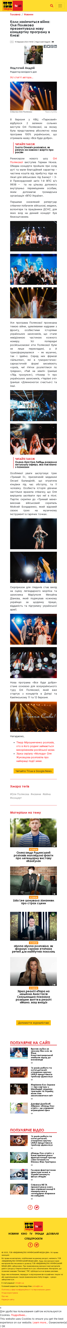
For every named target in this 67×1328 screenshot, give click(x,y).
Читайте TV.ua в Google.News (34, 771)
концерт (17, 797)
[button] (52, 6)
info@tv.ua (19, 1283)
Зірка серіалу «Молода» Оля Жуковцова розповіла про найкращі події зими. (34, 757)
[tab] (30, 1207)
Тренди (39, 1233)
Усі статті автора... (21, 77)
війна (47, 794)
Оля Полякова (20, 794)
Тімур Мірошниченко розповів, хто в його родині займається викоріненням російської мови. (35, 746)
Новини (28, 14)
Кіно (24, 1233)
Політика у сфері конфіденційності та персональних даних (26, 1290)
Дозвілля (52, 1233)
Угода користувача (10, 1293)
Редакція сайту (8, 1299)
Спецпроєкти (33, 1238)
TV (31, 1233)
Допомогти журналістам (33, 1022)
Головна (15, 14)
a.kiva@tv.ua (37, 1286)
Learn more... (40, 1322)
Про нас (5, 1296)
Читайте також (34, 148)
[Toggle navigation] (60, 6)
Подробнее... (19, 1315)
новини (36, 794)
